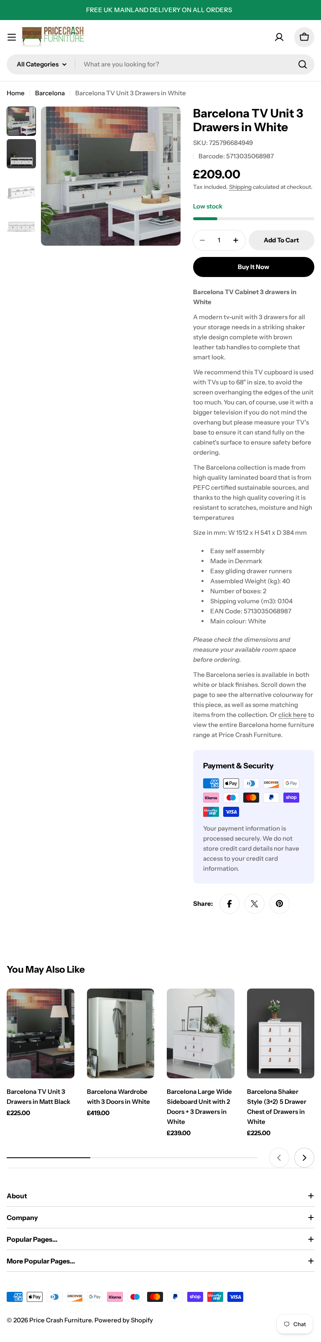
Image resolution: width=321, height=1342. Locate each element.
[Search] (303, 64)
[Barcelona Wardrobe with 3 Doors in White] (121, 1033)
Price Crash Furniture (60, 1320)
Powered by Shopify (123, 1320)
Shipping (240, 186)
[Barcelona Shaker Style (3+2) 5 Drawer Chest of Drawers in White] (281, 1033)
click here (292, 715)
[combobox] (160, 64)
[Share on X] (255, 904)
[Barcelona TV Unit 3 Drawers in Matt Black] (40, 1033)
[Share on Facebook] (229, 904)
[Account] (279, 37)
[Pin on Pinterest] (280, 904)
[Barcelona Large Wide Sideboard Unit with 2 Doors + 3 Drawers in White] (200, 1033)
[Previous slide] (279, 1158)
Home (16, 93)
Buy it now (253, 267)
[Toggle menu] (12, 37)
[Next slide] (304, 1158)
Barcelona (50, 93)
